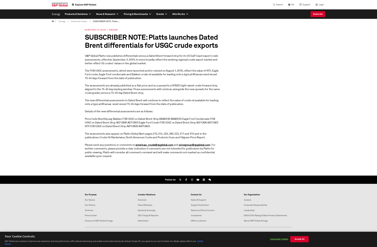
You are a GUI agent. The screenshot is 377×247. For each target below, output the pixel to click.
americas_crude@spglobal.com (154, 144)
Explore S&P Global (85, 4)
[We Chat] (209, 179)
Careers (247, 200)
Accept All (299, 239)
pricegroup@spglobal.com (194, 144)
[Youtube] (198, 179)
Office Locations (198, 221)
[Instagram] (192, 179)
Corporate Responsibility (255, 205)
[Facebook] (186, 179)
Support (306, 4)
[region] (188, 239)
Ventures (89, 210)
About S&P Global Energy (256, 221)
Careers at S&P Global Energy (99, 221)
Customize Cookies (279, 239)
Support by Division (200, 205)
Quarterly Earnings (146, 210)
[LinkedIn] (203, 179)
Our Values (90, 200)
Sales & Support (198, 200)
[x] (180, 179)
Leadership (249, 210)
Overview (142, 200)
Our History (90, 205)
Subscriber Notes (79, 21)
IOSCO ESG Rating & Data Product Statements (265, 215)
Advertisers (143, 221)
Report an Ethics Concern (203, 210)
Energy (62, 21)
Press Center (91, 215)
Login (321, 4)
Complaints (196, 215)
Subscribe (318, 14)
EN (292, 4)
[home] (53, 21)
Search (279, 4)
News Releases (145, 205)
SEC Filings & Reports (148, 215)
